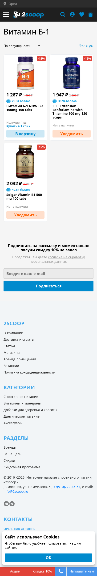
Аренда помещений (20, 359)
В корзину (25, 133)
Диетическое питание (22, 416)
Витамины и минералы (22, 403)
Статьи (9, 346)
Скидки (9, 460)
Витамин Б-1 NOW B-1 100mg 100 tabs (25, 108)
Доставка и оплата (19, 339)
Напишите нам (81, 571)
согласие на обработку (66, 257)
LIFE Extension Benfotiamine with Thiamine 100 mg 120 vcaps (70, 111)
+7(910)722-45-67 (66, 486)
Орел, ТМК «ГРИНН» (20, 529)
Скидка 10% (42, 571)
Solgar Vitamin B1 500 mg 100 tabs (24, 196)
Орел (12, 4)
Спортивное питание (21, 396)
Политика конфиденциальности (29, 372)
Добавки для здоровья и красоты (30, 410)
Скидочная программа (22, 467)
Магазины (12, 352)
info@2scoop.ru (16, 491)
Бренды (10, 447)
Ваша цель (12, 454)
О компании (13, 333)
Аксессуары (13, 423)
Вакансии (11, 365)
